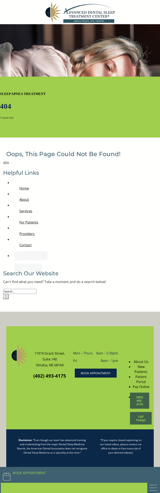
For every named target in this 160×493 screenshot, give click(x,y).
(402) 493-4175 (49, 376)
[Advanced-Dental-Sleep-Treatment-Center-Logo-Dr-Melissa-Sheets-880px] (80, 2)
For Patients (28, 222)
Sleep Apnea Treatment (23, 94)
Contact (25, 245)
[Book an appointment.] (80, 475)
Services (25, 211)
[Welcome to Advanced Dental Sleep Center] (19, 356)
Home (24, 188)
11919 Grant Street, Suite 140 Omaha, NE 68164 (49, 359)
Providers (27, 233)
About (24, 199)
